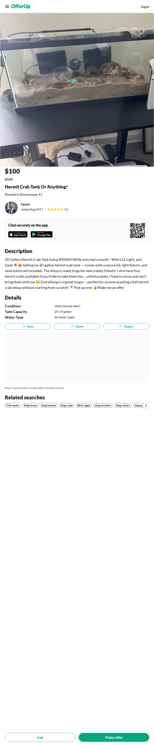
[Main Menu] (7, 6)
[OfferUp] (20, 6)
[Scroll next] (146, 405)
